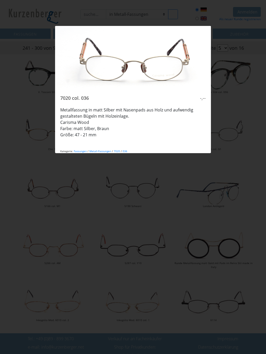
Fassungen (80, 151)
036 (125, 151)
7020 (117, 151)
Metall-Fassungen (100, 151)
